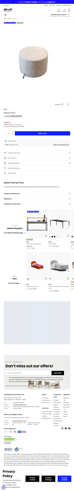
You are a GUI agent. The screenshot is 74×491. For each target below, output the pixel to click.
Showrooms (45, 402)
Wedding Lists (46, 418)
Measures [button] (58, 104)
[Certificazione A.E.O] (18, 449)
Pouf (9, 18)
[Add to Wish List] (68, 104)
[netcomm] (8, 449)
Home (5, 18)
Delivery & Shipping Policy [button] (61, 145)
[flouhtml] (14, 268)
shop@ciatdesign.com (20, 404)
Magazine (52, 5)
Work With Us (66, 5)
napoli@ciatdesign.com (19, 420)
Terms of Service (51, 386)
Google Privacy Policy (36, 386)
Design (46, 5)
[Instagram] (62, 434)
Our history (45, 398)
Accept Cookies (64, 479)
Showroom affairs (47, 411)
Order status (57, 402)
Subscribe (58, 373)
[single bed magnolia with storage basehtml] (59, 266)
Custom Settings (48, 479)
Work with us (46, 400)
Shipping (56, 407)
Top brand (66, 405)
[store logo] (8, 10)
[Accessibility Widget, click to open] (3, 488)
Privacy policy (57, 418)
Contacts (56, 400)
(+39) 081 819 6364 (18, 402)
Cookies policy (57, 421)
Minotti (65, 416)
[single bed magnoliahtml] (37, 266)
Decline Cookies (32, 479)
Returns (55, 405)
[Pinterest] (69, 434)
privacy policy (39, 377)
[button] (6, 5)
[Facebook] (66, 434)
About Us (58, 5)
